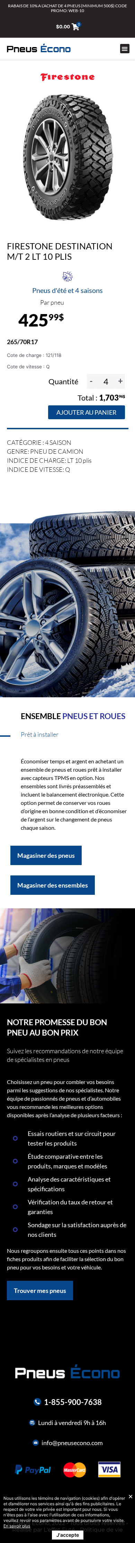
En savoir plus (16, 1525)
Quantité (64, 381)
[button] (124, 48)
